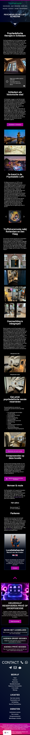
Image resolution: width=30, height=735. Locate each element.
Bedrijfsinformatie (15, 684)
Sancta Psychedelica (15, 704)
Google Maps (17, 497)
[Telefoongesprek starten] (22, 662)
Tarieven (15, 680)
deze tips (8, 529)
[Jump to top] (15, 578)
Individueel (6, 6)
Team (15, 678)
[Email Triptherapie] (15, 667)
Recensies (15, 682)
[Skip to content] (15, 24)
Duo (12, 6)
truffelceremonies (10, 189)
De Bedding (15, 702)
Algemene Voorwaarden (15, 686)
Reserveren (23, 8)
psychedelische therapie (18, 187)
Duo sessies (15, 714)
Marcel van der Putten (15, 552)
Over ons (24, 6)
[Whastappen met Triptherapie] (26, 662)
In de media (15, 688)
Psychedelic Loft (15, 700)
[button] (6, 217)
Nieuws (5, 8)
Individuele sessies (15, 712)
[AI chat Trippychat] (19, 667)
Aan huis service (15, 698)
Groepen (17, 6)
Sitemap (15, 690)
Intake (17, 8)
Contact (11, 8)
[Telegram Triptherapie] (10, 667)
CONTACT (10, 662)
